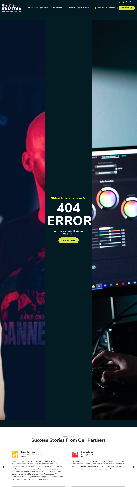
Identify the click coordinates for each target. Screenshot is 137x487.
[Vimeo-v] (126, 1)
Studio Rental (84, 8)
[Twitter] (119, 1)
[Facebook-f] (116, 1)
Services (44, 8)
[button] (3, 467)
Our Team (71, 8)
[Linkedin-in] (133, 1)
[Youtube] (130, 1)
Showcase (33, 8)
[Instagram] (123, 1)
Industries (57, 8)
